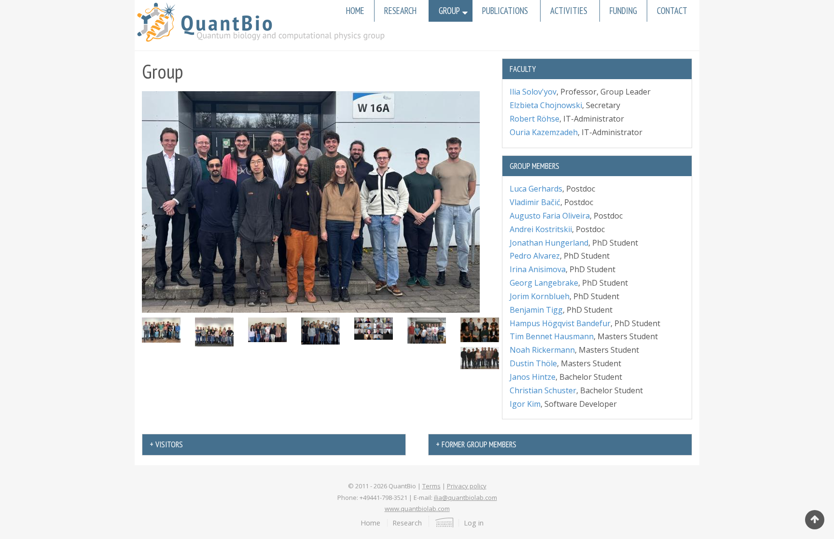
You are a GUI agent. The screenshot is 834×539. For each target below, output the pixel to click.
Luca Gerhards (536, 188)
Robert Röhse (534, 118)
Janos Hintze (533, 377)
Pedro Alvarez (535, 255)
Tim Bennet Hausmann (552, 336)
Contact (672, 10)
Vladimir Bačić (535, 202)
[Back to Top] (814, 519)
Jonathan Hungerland (549, 242)
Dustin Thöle (533, 363)
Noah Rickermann (542, 350)
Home (355, 10)
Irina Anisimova (538, 269)
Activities (568, 10)
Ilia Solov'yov (533, 91)
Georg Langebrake (544, 282)
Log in (474, 522)
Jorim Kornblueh (540, 296)
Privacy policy (466, 486)
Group (449, 10)
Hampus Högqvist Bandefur (560, 323)
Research (400, 10)
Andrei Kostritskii (541, 229)
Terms (431, 486)
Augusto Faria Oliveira (550, 215)
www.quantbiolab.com (417, 508)
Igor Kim (525, 404)
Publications (505, 10)
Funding (623, 10)
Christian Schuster (543, 390)
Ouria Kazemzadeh (544, 132)
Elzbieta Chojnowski (546, 105)
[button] (311, 201)
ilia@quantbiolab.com (465, 497)
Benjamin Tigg (536, 309)
